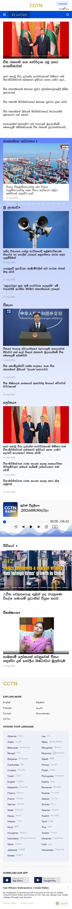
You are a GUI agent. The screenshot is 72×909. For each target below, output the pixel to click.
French (15, 798)
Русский (7, 713)
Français (7, 707)
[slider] (4, 521)
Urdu (47, 844)
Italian (14, 844)
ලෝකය (9, 403)
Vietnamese (53, 849)
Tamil (47, 821)
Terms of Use (27, 903)
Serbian (50, 798)
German (15, 804)
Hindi (12, 827)
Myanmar (53, 753)
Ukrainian (52, 838)
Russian (50, 792)
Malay (52, 741)
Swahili (50, 815)
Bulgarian (17, 758)
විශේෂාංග (10, 613)
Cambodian (15, 764)
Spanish (50, 810)
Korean (15, 855)
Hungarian (17, 832)
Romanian (51, 787)
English (7, 702)
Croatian (16, 770)
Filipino (15, 792)
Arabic (14, 741)
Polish (48, 770)
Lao (46, 736)
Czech (14, 775)
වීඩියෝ (9, 546)
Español (40, 702)
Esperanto (17, 787)
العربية (39, 707)
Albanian (15, 736)
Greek (15, 810)
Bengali (13, 753)
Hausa (14, 815)
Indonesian (21, 838)
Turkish (49, 832)
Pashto (48, 781)
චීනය (7, 305)
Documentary (43, 713)
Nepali (48, 758)
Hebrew (14, 821)
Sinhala (49, 804)
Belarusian (18, 747)
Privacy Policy (9, 903)
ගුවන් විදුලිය (29, 505)
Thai (46, 827)
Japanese (16, 849)
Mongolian (51, 747)
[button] (7, 587)
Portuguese (53, 775)
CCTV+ (7, 718)
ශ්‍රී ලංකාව (10, 207)
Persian (49, 764)
